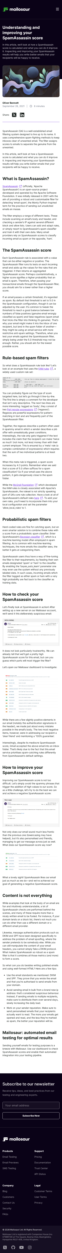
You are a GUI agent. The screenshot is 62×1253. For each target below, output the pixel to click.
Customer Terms (43, 1191)
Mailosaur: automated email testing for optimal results (29, 1035)
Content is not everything (27, 895)
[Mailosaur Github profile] (13, 1247)
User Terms (40, 1197)
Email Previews (10, 1162)
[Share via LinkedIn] (22, 115)
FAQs (5, 1214)
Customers (8, 1197)
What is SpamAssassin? (25, 178)
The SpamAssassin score (26, 250)
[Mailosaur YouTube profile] (21, 1247)
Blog (4, 1191)
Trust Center (41, 1168)
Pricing (38, 1156)
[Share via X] (14, 115)
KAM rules (43, 368)
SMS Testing (9, 1168)
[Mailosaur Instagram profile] (29, 1247)
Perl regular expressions (20, 409)
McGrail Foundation (23, 484)
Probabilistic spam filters (26, 519)
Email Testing (9, 1156)
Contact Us (8, 1202)
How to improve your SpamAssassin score (22, 770)
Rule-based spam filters (25, 357)
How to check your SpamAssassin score (22, 597)
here (36, 498)
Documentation (42, 1162)
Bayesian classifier (30, 536)
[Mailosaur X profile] (4, 1247)
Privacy (38, 1202)
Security (6, 1208)
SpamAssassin (10, 186)
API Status (40, 1174)
